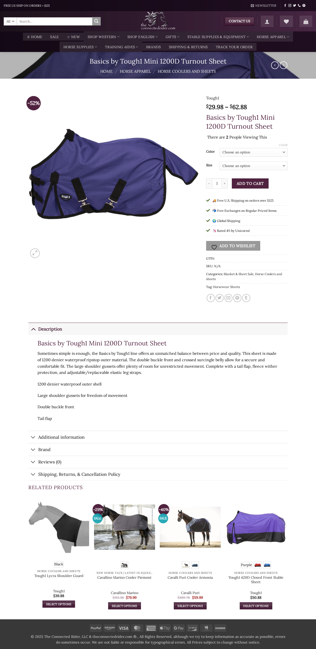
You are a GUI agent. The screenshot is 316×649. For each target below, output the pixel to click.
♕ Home (34, 37)
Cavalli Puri (190, 593)
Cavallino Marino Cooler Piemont (124, 577)
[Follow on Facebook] (285, 5)
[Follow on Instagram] (289, 5)
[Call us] (299, 5)
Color (210, 151)
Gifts (171, 37)
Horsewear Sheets (226, 287)
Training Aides (120, 47)
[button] (264, 5)
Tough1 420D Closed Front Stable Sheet (255, 579)
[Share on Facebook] (211, 298)
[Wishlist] (286, 21)
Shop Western (102, 37)
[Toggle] (33, 329)
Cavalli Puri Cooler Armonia (190, 577)
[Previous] (28, 557)
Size (209, 165)
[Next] (286, 557)
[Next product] (275, 65)
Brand (44, 449)
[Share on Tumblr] (246, 298)
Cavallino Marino (124, 593)
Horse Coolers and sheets (187, 71)
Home (106, 71)
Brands (153, 47)
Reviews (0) (49, 462)
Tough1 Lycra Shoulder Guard (58, 576)
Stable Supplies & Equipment (216, 37)
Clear (283, 145)
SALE (54, 37)
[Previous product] (283, 65)
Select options (59, 604)
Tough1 (212, 98)
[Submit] (96, 21)
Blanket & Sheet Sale (239, 274)
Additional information (61, 437)
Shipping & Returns (188, 47)
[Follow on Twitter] (294, 5)
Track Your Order (234, 47)
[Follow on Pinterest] (303, 5)
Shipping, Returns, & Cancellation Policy (79, 474)
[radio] (58, 564)
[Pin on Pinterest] (237, 298)
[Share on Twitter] (220, 298)
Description (50, 329)
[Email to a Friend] (228, 298)
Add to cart (250, 183)
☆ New (73, 37)
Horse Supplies (78, 47)
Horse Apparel (271, 37)
